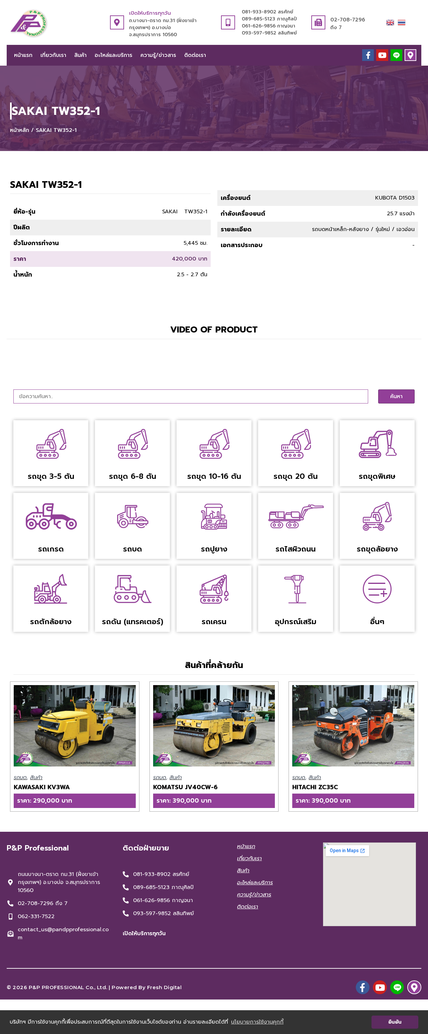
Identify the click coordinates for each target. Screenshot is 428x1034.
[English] (390, 22)
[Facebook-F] (368, 55)
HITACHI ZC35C (315, 787)
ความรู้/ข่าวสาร (158, 55)
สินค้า (80, 55)
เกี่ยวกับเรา (53, 55)
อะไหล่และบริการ (113, 55)
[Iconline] (396, 55)
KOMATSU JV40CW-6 (185, 787)
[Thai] (401, 22)
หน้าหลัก (19, 130)
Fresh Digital (164, 987)
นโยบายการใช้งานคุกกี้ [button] (257, 1022)
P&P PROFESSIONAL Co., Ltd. (68, 987)
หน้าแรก (23, 55)
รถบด (20, 777)
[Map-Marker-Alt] (410, 55)
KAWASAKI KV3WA (42, 787)
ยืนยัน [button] (395, 1022)
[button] (75, 801)
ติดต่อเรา (195, 55)
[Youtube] (382, 55)
